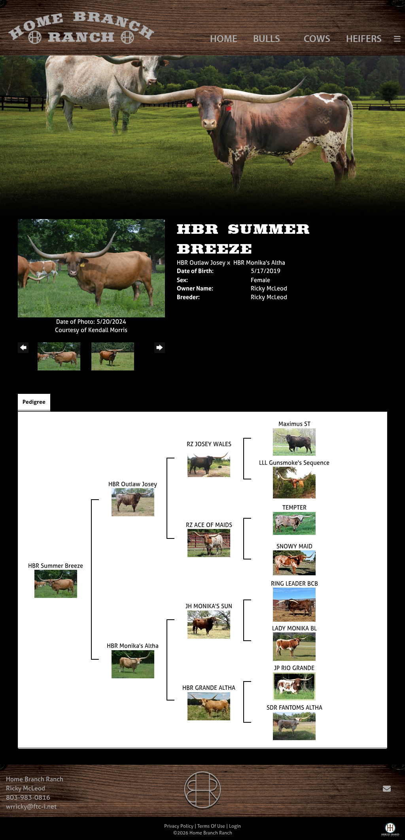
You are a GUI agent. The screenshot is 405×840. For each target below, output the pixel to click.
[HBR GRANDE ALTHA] (208, 705)
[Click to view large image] (91, 267)
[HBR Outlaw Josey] (133, 502)
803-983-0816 (28, 797)
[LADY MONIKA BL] (294, 646)
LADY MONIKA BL (294, 628)
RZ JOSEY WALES (209, 444)
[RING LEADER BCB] (294, 604)
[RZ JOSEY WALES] (208, 462)
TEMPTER (294, 507)
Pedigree (34, 401)
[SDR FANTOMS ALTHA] (294, 725)
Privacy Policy (178, 826)
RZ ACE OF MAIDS (209, 525)
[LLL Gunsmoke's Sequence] (294, 482)
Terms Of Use (211, 826)
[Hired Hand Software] (390, 831)
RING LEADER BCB (294, 583)
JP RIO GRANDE (294, 668)
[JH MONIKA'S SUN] (208, 624)
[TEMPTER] (294, 523)
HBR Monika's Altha (259, 262)
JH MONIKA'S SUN (208, 606)
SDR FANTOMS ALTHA (294, 707)
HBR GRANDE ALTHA (208, 687)
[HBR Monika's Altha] (133, 663)
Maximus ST (294, 424)
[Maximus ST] (294, 441)
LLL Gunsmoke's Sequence (294, 462)
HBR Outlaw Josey (201, 262)
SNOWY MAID (294, 546)
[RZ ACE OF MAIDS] (208, 542)
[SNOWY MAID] (294, 562)
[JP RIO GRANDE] (294, 686)
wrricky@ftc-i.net (31, 806)
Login (235, 826)
